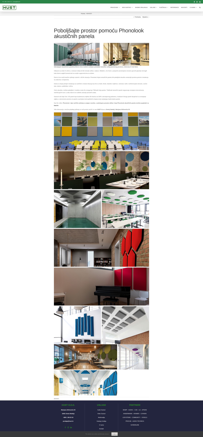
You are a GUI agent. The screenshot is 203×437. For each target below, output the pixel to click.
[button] (200, 7)
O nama (101, 425)
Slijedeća (145, 17)
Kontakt (101, 429)
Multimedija (101, 417)
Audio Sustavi (101, 410)
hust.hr (56, 105)
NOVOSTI (56, 398)
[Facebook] (65, 427)
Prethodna (138, 17)
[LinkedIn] (71, 427)
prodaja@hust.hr (16, 1)
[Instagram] (68, 427)
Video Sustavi (101, 413)
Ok (114, 434)
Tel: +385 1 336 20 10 (7, 1)
